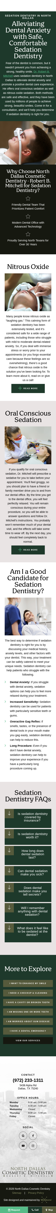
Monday (14, 1102)
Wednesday (16, 1109)
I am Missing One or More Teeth (28, 1012)
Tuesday (14, 1106)
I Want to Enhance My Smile (28, 983)
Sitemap (16, 1193)
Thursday (15, 1113)
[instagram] (33, 1146)
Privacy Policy (36, 1193)
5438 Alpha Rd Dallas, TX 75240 (28, 1087)
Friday (13, 1116)
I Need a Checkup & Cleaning (28, 993)
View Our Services (28, 1040)
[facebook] (33, 1136)
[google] (23, 1136)
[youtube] (23, 1146)
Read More (30, 388)
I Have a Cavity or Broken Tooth (28, 1002)
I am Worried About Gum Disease (28, 1021)
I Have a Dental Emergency (28, 1031)
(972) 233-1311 (28, 1080)
